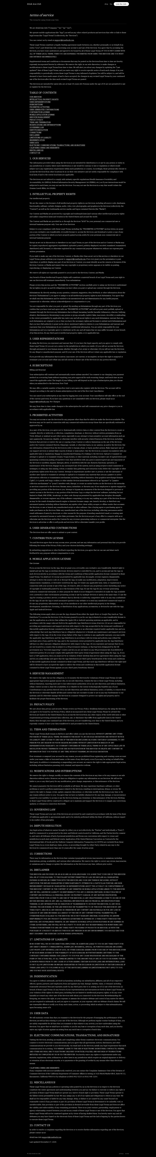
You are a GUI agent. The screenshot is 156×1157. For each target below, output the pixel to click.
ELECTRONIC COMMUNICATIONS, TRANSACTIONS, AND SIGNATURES (57, 145)
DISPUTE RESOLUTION (39, 130)
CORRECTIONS (35, 132)
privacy (121, 1153)
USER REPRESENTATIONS (40, 102)
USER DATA (34, 143)
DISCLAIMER (35, 135)
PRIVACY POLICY (36, 120)
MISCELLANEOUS (36, 150)
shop (106, 4)
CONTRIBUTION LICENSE (40, 112)
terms (127, 1153)
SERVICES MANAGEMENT (40, 117)
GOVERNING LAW (37, 127)
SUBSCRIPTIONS (36, 104)
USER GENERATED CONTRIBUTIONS (44, 109)
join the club (121, 4)
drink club (34, 4)
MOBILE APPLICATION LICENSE (42, 115)
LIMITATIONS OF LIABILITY (40, 137)
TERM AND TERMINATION (40, 122)
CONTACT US (35, 153)
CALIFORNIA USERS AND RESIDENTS (44, 148)
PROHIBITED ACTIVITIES (40, 107)
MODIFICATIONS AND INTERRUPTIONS (45, 125)
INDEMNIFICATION (37, 140)
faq (111, 4)
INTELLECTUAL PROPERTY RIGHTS (44, 99)
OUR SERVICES (36, 97)
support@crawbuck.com (64, 40)
